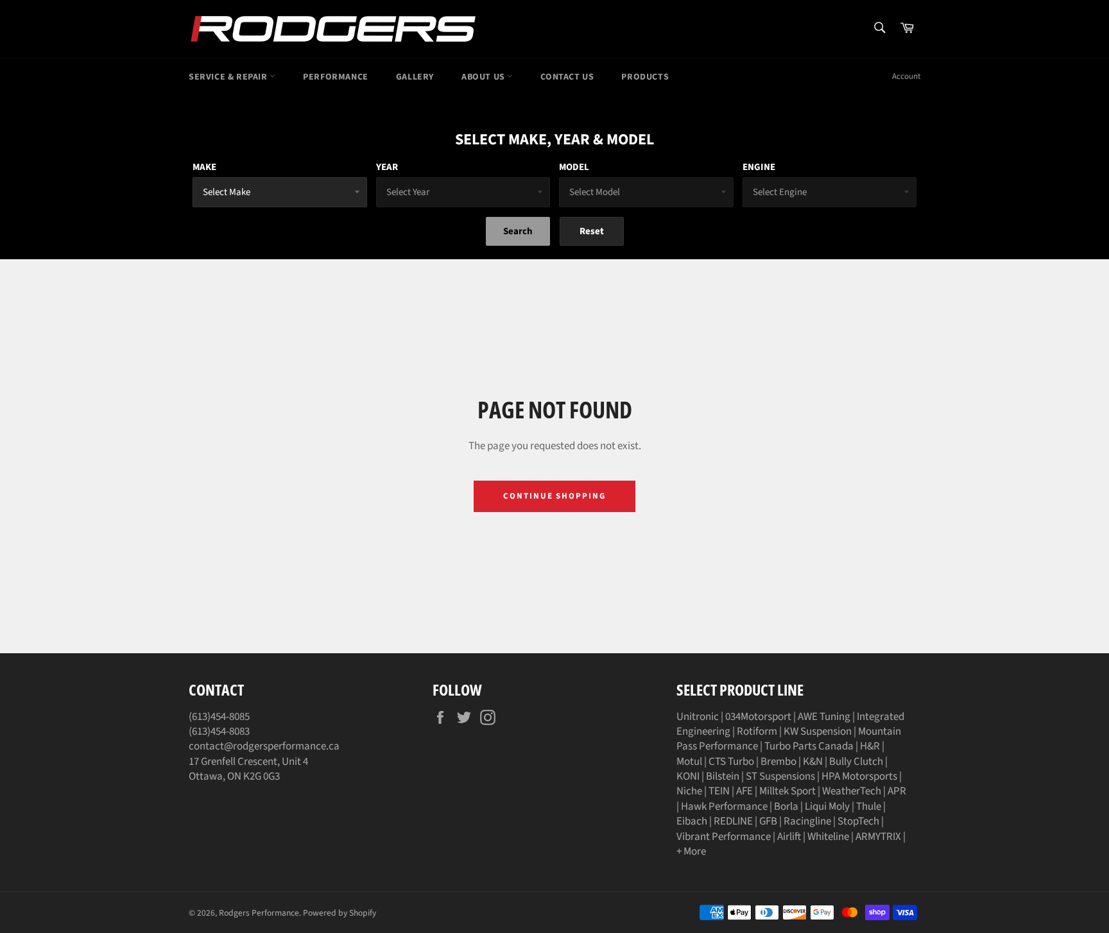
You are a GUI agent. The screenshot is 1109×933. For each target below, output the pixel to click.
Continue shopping (554, 496)
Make (204, 167)
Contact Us (567, 77)
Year (387, 167)
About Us (484, 77)
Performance (335, 77)
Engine (759, 167)
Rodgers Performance (259, 913)
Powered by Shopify (339, 913)
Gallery (415, 77)
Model (574, 167)
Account (906, 76)
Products (645, 77)
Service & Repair (229, 77)
